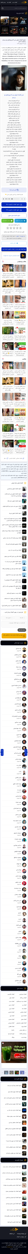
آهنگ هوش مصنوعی (21, 1023)
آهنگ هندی (11, 1019)
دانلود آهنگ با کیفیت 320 (13, 204)
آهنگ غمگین (19, 458)
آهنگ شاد (9, 2)
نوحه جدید (23, 1037)
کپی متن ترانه (13, 190)
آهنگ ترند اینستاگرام (21, 1001)
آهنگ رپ (24, 1005)
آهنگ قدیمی (12, 458)
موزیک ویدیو (11, 1034)
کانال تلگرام (13, 243)
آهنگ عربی (11, 1008)
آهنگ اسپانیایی (22, 994)
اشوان (17, 236)
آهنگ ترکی (11, 998)
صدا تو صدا (9, 1247)
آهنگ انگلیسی (11, 994)
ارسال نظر (22, 630)
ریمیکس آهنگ (22, 1034)
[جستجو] (2, 8)
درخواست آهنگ (20, 1237)
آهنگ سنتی (11, 1005)
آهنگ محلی (23, 1019)
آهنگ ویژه (24, 1026)
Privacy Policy (20, 1234)
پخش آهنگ (3, 2)
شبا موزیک (22, 236)
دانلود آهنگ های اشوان (14, 215)
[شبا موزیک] (23, 2)
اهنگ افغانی (11, 1026)
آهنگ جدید (14, 2)
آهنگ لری (12, 1016)
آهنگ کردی (23, 1016)
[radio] (20, 228)
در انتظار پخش (23, 1030)
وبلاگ (13, 1037)
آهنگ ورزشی (11, 1023)
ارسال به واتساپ (6, 220)
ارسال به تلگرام (19, 220)
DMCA (11, 1234)
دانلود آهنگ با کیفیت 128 (12, 210)
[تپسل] (3, 1043)
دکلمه (12, 1030)
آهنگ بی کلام (23, 998)
